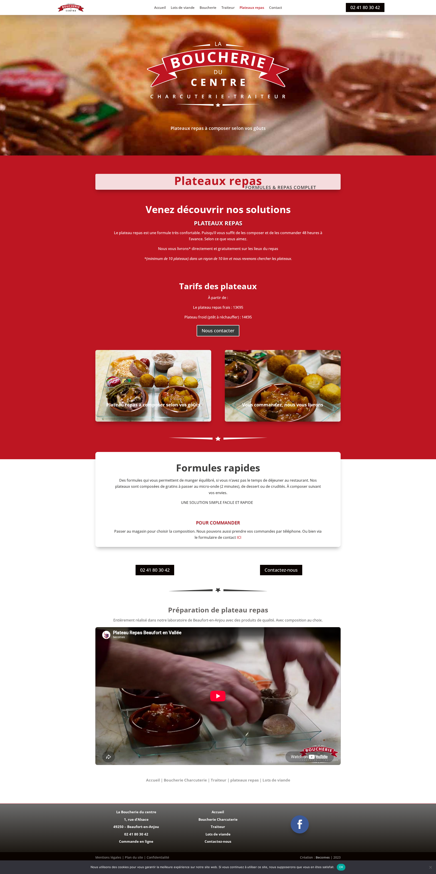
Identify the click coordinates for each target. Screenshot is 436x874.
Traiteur (228, 8)
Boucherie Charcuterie (185, 780)
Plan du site (134, 857)
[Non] (430, 867)
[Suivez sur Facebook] (300, 824)
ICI (239, 537)
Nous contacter (218, 331)
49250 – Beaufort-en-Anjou (136, 826)
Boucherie (208, 8)
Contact (275, 8)
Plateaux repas (252, 8)
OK (341, 867)
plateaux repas (244, 780)
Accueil (160, 8)
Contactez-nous (281, 570)
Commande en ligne (136, 841)
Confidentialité (157, 857)
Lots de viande (183, 8)
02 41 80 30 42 (365, 7)
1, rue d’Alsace (136, 819)
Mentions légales (108, 857)
